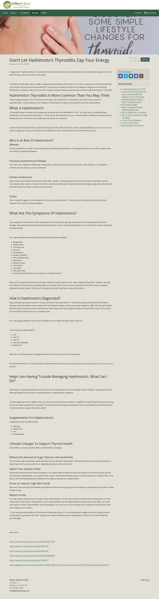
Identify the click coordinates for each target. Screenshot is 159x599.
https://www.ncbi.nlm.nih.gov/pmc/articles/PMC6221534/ (32, 541)
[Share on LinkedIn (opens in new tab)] (131, 76)
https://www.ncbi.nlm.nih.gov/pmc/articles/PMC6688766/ (32, 556)
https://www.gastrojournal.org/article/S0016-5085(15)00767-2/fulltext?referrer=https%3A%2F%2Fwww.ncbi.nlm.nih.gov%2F (59, 565)
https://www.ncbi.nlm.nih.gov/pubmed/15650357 (28, 560)
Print (146, 59)
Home (5, 13)
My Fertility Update (129, 104)
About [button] (13, 13)
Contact (138, 13)
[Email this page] (136, 76)
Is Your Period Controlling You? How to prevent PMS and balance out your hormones (134, 94)
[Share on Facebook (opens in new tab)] (120, 76)
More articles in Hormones (133, 125)
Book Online (151, 13)
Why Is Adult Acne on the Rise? (134, 112)
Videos (44, 13)
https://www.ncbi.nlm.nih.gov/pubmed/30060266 (28, 551)
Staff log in (145, 580)
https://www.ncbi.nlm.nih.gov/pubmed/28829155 (28, 546)
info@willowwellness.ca (19, 591)
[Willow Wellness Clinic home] (17, 5)
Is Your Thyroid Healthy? (132, 120)
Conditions (24, 13)
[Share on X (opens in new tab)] (126, 76)
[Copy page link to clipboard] (141, 76)
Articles (35, 13)
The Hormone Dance (130, 123)
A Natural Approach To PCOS (133, 89)
